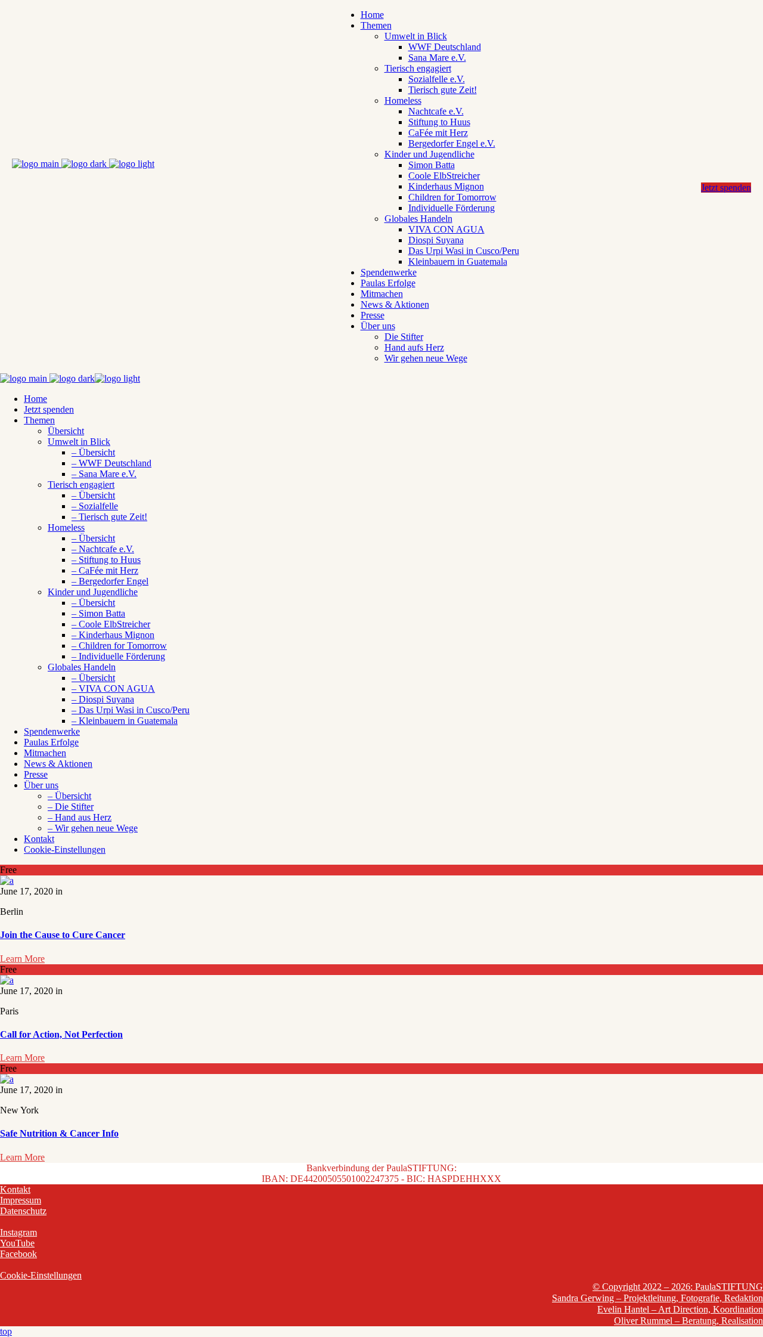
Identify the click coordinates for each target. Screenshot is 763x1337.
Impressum (20, 1200)
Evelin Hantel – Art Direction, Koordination (680, 1309)
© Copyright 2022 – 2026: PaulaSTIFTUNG (678, 1287)
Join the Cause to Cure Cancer (62, 935)
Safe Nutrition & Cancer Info (59, 1133)
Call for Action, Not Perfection (61, 1034)
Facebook (18, 1254)
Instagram (18, 1232)
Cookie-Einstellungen (41, 1275)
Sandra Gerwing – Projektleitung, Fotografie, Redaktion (657, 1298)
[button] (65, 849)
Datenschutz (23, 1211)
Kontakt (15, 1189)
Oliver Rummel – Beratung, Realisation (688, 1321)
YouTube (17, 1243)
